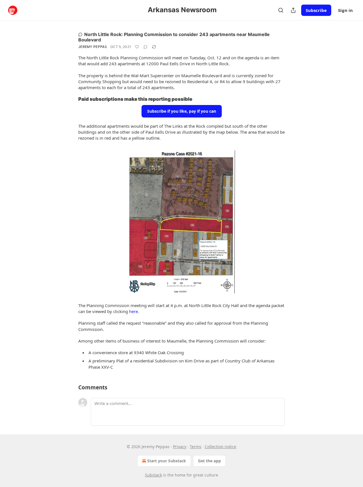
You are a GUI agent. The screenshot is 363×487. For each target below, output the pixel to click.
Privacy (179, 446)
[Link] (70, 99)
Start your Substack (166, 460)
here (133, 311)
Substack (153, 475)
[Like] (137, 46)
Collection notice (220, 446)
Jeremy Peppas (92, 47)
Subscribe (316, 10)
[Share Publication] (293, 10)
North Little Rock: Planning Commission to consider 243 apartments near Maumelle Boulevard (174, 37)
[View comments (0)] (145, 46)
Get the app (209, 460)
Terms (195, 446)
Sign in (345, 10)
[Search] (280, 10)
